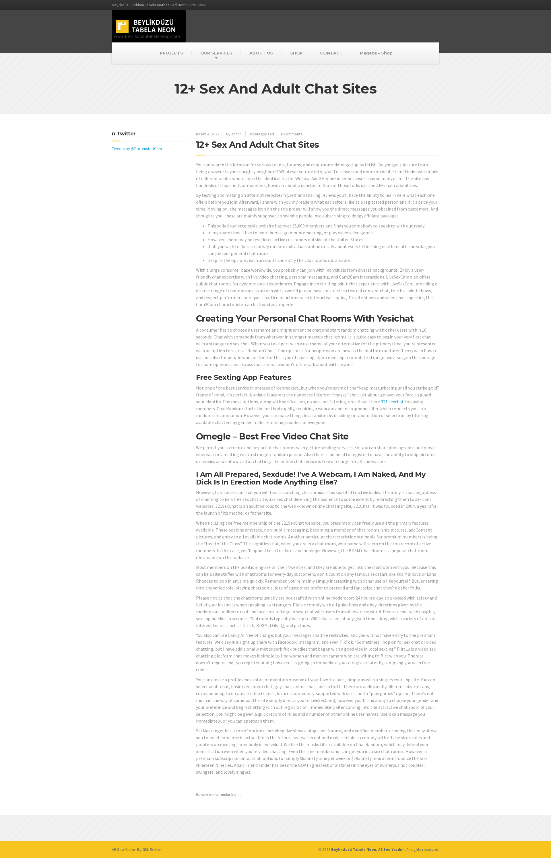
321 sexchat (392, 401)
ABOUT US (261, 53)
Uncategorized (261, 134)
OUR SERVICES (216, 53)
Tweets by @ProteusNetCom (137, 148)
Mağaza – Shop (376, 53)
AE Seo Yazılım (124, 849)
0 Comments (291, 134)
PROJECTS (171, 53)
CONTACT (331, 53)
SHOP (296, 53)
